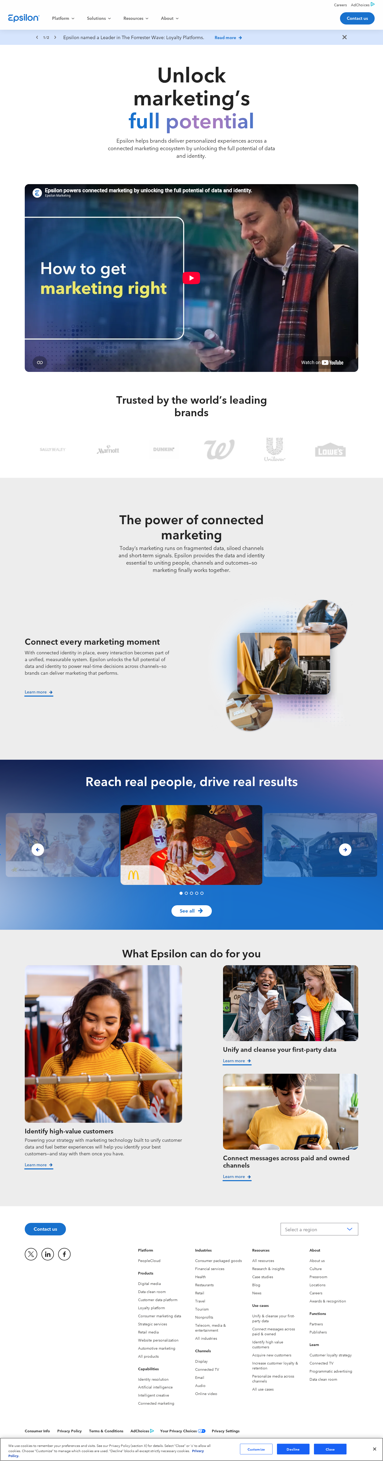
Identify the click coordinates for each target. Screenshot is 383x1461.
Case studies (262, 1276)
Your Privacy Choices (178, 1430)
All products (148, 1356)
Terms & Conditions (106, 1430)
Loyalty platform (151, 1307)
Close (330, 1448)
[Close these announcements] (344, 37)
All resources (263, 1260)
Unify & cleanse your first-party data (273, 1318)
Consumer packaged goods (218, 1260)
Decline (293, 1448)
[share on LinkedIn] (47, 1254)
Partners (316, 1323)
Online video (206, 1393)
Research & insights (268, 1268)
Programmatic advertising (331, 1371)
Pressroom (318, 1276)
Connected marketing (156, 1403)
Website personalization (158, 1340)
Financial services (209, 1268)
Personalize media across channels (273, 1378)
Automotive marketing (156, 1348)
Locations (317, 1284)
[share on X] (31, 1254)
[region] (191, 37)
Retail (199, 1292)
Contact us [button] (357, 18)
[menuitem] (63, 18)
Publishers (318, 1332)
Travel (200, 1300)
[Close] (374, 1449)
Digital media (149, 1283)
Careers (316, 1292)
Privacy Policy (69, 1430)
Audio (200, 1385)
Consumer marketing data (159, 1315)
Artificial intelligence (155, 1387)
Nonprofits (204, 1317)
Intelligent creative (153, 1395)
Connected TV (207, 1369)
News (256, 1292)
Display (201, 1361)
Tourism (202, 1309)
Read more (225, 37)
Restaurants (204, 1284)
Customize (256, 1448)
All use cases (263, 1389)
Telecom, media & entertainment (210, 1328)
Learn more (36, 1164)
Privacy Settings (225, 1430)
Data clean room (152, 1291)
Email (199, 1377)
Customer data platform (157, 1299)
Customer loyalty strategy (331, 1354)
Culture (316, 1268)
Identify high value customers (267, 1344)
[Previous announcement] (37, 37)
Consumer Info (37, 1430)
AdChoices (140, 1430)
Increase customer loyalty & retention (275, 1365)
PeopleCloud (149, 1260)
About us (317, 1260)
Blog (256, 1284)
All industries (206, 1338)
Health (200, 1276)
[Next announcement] (55, 37)
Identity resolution (153, 1379)
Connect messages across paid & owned (273, 1331)
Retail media (148, 1332)
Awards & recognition (328, 1300)
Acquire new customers (271, 1354)
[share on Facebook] (64, 1254)
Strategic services (152, 1323)
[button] (181, 893)
